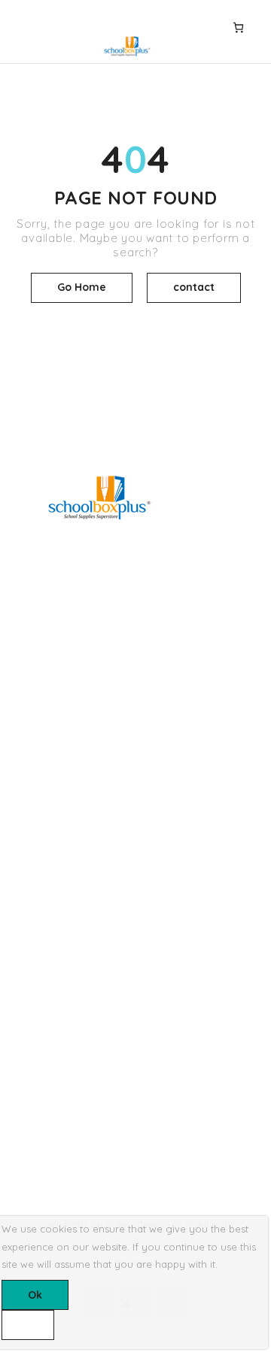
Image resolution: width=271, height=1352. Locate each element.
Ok (35, 1295)
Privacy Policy (46, 912)
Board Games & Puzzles (71, 662)
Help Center (40, 1035)
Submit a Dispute (53, 1112)
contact (194, 287)
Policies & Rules (50, 1138)
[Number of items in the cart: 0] (238, 27)
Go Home (81, 287)
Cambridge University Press (80, 763)
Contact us (38, 1061)
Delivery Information (61, 862)
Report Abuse (45, 1086)
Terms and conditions (65, 887)
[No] (28, 1325)
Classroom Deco (53, 713)
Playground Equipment (68, 738)
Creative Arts (43, 687)
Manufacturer (44, 938)
